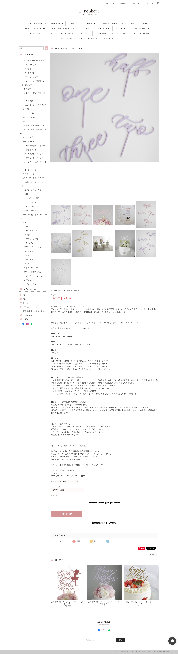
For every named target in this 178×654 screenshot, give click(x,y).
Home (97, 3)
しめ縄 (27, 255)
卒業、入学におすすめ (32, 247)
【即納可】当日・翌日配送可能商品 (62, 28)
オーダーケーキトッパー (33, 170)
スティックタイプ (31, 77)
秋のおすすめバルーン (120, 33)
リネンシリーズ (30, 202)
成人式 (27, 263)
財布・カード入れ (31, 210)
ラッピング (55, 487)
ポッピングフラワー (111, 38)
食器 (26, 194)
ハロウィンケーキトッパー (34, 158)
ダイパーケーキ (121, 28)
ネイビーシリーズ (31, 206)
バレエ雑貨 (28, 101)
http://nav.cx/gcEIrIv (60, 476)
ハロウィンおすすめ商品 (140, 33)
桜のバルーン (92, 23)
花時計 (27, 235)
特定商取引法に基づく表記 (33, 311)
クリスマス (28, 251)
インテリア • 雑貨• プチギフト (143, 28)
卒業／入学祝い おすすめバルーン (61, 33)
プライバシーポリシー (32, 307)
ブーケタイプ (29, 73)
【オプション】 (92, 38)
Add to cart (67, 514)
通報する (153, 554)
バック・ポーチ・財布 (37, 33)
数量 (52, 495)
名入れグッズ (86, 28)
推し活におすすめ (127, 23)
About (106, 3)
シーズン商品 (101, 33)
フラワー (84, 33)
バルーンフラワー (56, 23)
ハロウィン (28, 259)
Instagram (135, 3)
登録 (120, 640)
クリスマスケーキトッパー (34, 154)
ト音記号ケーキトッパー (33, 150)
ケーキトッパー (103, 28)
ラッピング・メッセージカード (71, 38)
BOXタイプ (28, 69)
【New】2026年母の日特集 (36, 23)
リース (27, 226)
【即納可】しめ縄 (31, 239)
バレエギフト (74, 23)
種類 (52, 481)
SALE (145, 23)
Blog (114, 3)
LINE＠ (145, 3)
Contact (123, 3)
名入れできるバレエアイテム (35, 105)
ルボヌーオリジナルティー (34, 190)
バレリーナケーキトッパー (34, 146)
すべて (60, 541)
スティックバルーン (110, 23)
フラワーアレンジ (31, 230)
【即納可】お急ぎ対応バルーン (35, 28)
